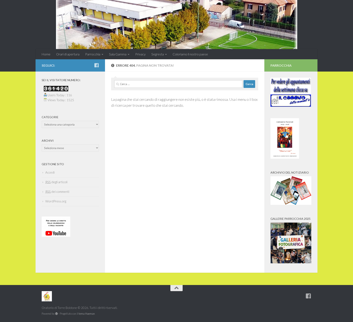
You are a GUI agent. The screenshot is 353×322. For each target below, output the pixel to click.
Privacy (140, 54)
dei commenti (57, 191)
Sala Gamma (117, 54)
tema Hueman (87, 313)
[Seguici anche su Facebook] (96, 65)
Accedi (50, 172)
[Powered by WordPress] (56, 313)
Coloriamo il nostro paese (190, 54)
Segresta (157, 54)
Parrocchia (92, 54)
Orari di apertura (67, 54)
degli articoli (56, 182)
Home (45, 54)
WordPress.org (55, 201)
